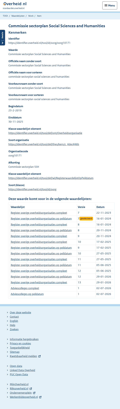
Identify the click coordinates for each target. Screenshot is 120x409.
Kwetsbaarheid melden (23, 356)
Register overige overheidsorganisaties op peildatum (41, 218)
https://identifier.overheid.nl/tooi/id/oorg (32, 189)
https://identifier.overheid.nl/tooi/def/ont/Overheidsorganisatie (45, 133)
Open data (16, 366)
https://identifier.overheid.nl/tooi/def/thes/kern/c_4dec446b (43, 144)
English (14, 321)
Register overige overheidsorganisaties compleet (39, 213)
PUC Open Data (19, 374)
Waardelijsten (18, 15)
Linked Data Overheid (22, 370)
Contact (14, 316)
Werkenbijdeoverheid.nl (24, 397)
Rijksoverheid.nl (19, 388)
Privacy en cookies (20, 343)
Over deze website (20, 312)
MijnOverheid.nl (19, 384)
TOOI (5, 15)
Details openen (2, 37)
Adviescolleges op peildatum (27, 294)
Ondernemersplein (21, 392)
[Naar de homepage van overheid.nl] (14, 4)
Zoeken (14, 329)
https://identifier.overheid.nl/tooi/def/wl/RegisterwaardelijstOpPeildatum (50, 178)
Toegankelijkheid (20, 347)
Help (12, 325)
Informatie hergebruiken (24, 339)
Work (30, 15)
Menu (111, 5)
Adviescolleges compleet (25, 288)
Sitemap (15, 352)
